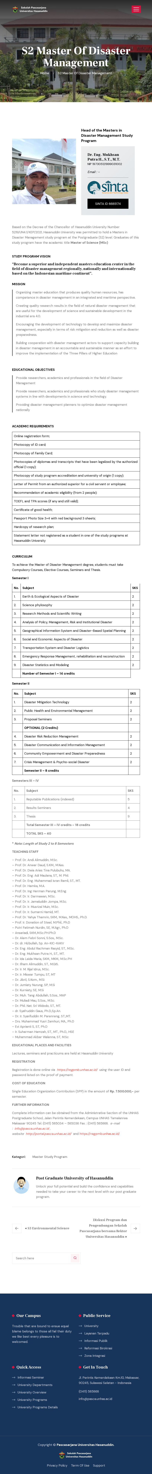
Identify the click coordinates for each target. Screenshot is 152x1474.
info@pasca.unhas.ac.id (95, 1399)
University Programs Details (38, 1407)
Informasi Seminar (31, 1377)
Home (45, 73)
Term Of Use (80, 1465)
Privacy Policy (57, 1465)
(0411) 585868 (89, 1391)
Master (37, 1157)
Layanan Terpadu (96, 1333)
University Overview (32, 1392)
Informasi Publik (96, 1341)
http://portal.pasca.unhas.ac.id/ (48, 1134)
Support (99, 1465)
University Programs (32, 1400)
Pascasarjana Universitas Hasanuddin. (85, 1445)
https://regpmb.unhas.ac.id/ (77, 1070)
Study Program (55, 1157)
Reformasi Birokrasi (98, 1348)
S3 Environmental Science (48, 1228)
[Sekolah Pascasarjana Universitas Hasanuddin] (30, 9)
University (91, 1326)
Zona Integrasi (94, 1356)
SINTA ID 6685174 (108, 204)
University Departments (35, 1385)
